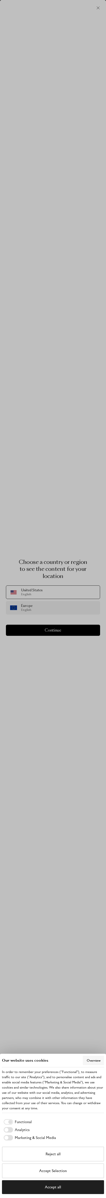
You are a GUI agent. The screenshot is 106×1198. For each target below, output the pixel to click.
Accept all (53, 1187)
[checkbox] (17, 1122)
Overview (94, 1060)
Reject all (53, 1154)
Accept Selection (53, 1170)
